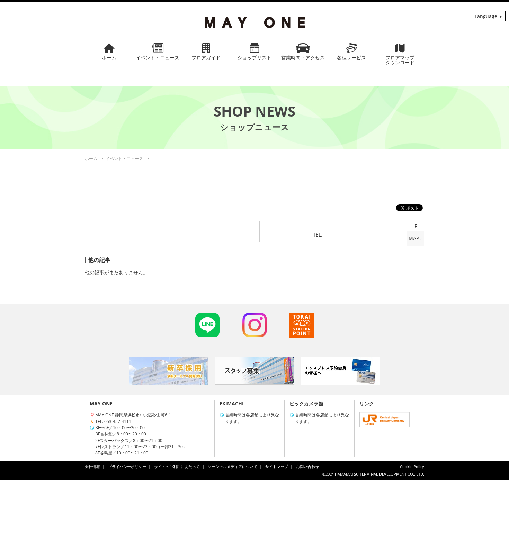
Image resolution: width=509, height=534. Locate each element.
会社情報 (92, 466)
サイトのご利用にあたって (177, 466)
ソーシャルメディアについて (232, 466)
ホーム (91, 159)
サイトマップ (276, 466)
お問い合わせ (307, 466)
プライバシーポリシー (127, 466)
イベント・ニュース (124, 159)
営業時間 (233, 415)
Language (486, 16)
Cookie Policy (412, 466)
